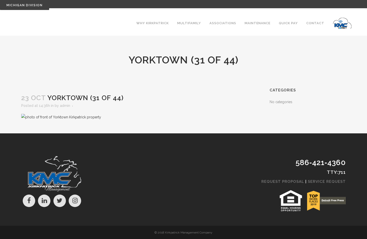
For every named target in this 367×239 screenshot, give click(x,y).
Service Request (327, 181)
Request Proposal (282, 181)
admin (65, 106)
